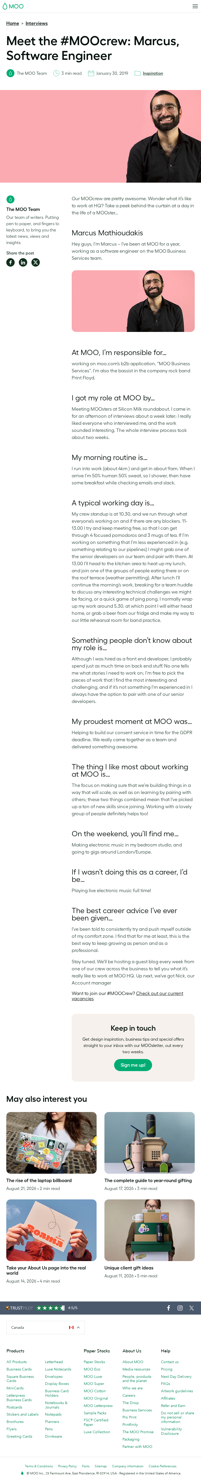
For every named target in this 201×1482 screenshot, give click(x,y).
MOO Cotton (95, 1391)
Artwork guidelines (177, 1391)
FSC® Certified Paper (96, 1422)
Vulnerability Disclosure (171, 1431)
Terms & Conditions (39, 1466)
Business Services (137, 1410)
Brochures (15, 1421)
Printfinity (130, 1424)
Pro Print (129, 1417)
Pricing (166, 1369)
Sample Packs (95, 1413)
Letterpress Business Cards (19, 1397)
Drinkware (53, 1436)
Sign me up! (133, 1065)
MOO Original (96, 1398)
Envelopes (54, 1376)
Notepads (53, 1414)
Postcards (14, 1407)
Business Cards (19, 1369)
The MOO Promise (138, 1432)
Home (12, 23)
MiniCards (15, 1388)
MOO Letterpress (98, 1405)
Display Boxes (57, 1383)
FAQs (165, 1383)
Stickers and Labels (22, 1414)
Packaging (130, 1439)
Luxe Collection (97, 1432)
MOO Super (94, 1383)
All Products (17, 1361)
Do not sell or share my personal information (177, 1417)
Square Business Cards (20, 1378)
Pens (49, 1429)
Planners (52, 1421)
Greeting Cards (19, 1436)
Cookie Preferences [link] (162, 1466)
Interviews (37, 23)
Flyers (11, 1429)
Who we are (132, 1388)
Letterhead (54, 1361)
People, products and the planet (136, 1378)
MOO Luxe (93, 1376)
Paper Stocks (94, 1361)
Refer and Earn (173, 1405)
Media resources (136, 1369)
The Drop (130, 1402)
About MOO (132, 1361)
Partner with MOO (137, 1446)
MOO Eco (92, 1369)
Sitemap (101, 1466)
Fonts (86, 1466)
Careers (128, 1395)
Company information (127, 1466)
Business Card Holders (57, 1393)
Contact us (169, 1361)
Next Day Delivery (176, 1376)
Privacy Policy (67, 1466)
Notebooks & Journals (56, 1405)
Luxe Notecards (58, 1369)
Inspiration (153, 73)
